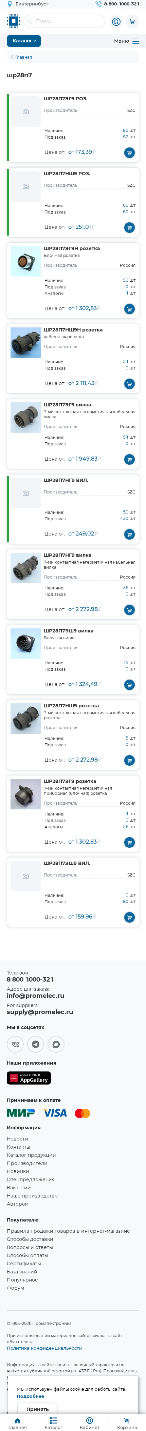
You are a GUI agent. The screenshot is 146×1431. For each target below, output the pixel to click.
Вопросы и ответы (30, 1247)
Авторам (18, 1204)
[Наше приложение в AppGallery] (29, 1079)
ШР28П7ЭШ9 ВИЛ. (67, 863)
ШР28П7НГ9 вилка (67, 555)
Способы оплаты (27, 1255)
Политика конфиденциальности (44, 1348)
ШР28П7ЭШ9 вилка (68, 631)
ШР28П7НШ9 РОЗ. (67, 174)
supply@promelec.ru (40, 1012)
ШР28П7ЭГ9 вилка (67, 405)
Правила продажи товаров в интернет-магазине (68, 1231)
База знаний (22, 1272)
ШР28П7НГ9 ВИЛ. (66, 480)
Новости (17, 1139)
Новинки (18, 1171)
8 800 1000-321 (30, 980)
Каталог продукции (31, 1155)
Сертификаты (24, 1264)
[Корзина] (132, 21)
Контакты (18, 1147)
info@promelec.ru (35, 996)
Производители (27, 1163)
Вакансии (19, 1188)
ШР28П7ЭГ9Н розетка (72, 248)
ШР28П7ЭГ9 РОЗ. (66, 99)
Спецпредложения (31, 1179)
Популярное (22, 1280)
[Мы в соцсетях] (15, 1044)
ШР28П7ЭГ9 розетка (70, 781)
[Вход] (116, 21)
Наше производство (32, 1196)
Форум (15, 1288)
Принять (37, 1409)
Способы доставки (30, 1239)
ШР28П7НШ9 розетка (71, 706)
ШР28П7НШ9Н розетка (73, 330)
